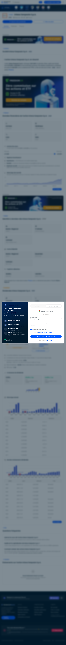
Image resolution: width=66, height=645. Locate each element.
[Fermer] (61, 304)
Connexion (38, 306)
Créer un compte (53, 306)
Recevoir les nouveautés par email (39, 329)
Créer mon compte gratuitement (46, 336)
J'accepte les (42, 332)
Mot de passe (38, 323)
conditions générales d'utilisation (45, 332)
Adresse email (33, 317)
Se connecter (50, 340)
